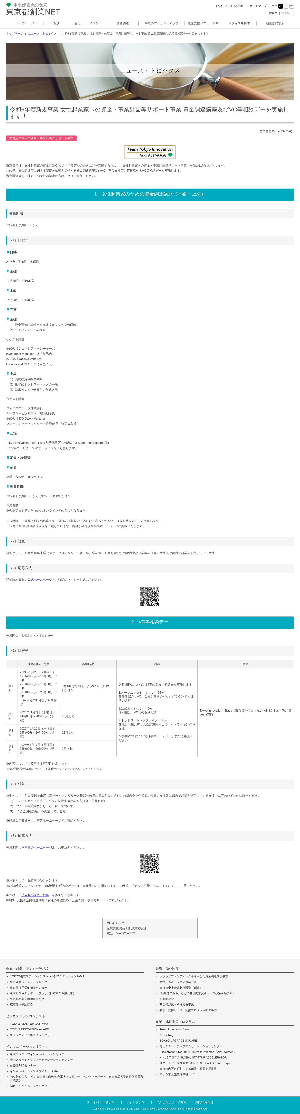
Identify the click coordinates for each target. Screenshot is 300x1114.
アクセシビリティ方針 (171, 1102)
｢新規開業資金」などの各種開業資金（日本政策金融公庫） (197, 993)
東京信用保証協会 (21, 1004)
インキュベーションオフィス (27, 1046)
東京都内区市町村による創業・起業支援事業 (188, 1068)
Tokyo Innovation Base (174, 1029)
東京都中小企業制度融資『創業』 (181, 987)
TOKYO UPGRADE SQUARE (178, 1040)
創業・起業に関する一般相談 (27, 969)
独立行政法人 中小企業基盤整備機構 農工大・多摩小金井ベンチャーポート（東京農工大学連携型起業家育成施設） (76, 1078)
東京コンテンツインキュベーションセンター (38, 1054)
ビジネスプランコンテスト (25, 1016)
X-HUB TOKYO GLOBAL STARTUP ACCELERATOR (193, 1057)
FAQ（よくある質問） (230, 6)
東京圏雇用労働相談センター (28, 987)
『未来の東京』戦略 (35, 895)
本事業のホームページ (36, 847)
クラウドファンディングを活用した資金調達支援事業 (194, 976)
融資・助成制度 (167, 969)
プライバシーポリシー (102, 1102)
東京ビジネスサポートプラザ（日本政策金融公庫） (43, 993)
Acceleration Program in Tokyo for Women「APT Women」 (198, 1051)
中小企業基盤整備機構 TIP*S (178, 1074)
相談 (56, 23)
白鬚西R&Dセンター (23, 1065)
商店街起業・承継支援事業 (177, 1004)
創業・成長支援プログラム (175, 1021)
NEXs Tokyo (167, 1035)
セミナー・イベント (88, 23)
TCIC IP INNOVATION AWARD (29, 1029)
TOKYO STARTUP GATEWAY (29, 1023)
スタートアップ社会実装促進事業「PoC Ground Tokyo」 (196, 1063)
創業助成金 (167, 999)
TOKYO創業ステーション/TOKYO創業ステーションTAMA (47, 976)
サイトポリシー (136, 1102)
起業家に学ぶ (275, 23)
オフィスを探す (239, 23)
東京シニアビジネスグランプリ (30, 1035)
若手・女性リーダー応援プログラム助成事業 (188, 1010)
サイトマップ (258, 6)
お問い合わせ (204, 1102)
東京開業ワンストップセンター (30, 982)
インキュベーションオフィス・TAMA (34, 1071)
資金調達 (123, 23)
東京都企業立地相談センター (28, 999)
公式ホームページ (40, 579)
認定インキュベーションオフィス (31, 1085)
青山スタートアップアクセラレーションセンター (41, 1059)
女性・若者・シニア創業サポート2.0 (183, 982)
